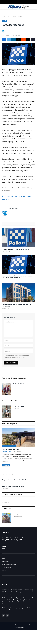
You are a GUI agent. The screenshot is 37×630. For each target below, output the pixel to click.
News (4, 20)
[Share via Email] (18, 39)
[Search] (34, 7)
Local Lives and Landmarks (9, 564)
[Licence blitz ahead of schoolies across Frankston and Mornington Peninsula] (18, 264)
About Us (4, 574)
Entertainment (5, 561)
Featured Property (9, 446)
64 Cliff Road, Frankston (11, 449)
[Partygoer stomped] (18, 54)
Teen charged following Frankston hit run (16, 249)
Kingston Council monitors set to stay (13, 486)
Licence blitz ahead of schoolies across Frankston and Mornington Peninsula (18, 276)
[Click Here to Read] (6, 389)
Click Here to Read (18, 383)
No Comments (7, 35)
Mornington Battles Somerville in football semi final (18, 500)
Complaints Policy (19, 627)
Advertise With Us (6, 567)
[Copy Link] (33, 39)
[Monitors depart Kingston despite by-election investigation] (18, 292)
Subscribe (4, 570)
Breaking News (8, 2)
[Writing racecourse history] (6, 518)
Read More (6, 465)
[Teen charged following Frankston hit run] (18, 237)
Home (3, 551)
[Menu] (3, 7)
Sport (3, 558)
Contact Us (5, 577)
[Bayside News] (18, 6)
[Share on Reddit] (23, 39)
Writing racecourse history (21, 514)
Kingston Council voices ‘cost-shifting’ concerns (16, 480)
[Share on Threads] (28, 39)
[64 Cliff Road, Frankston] (18, 437)
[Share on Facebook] (4, 39)
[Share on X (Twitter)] (9, 39)
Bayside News (11, 31)
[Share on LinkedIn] (13, 39)
